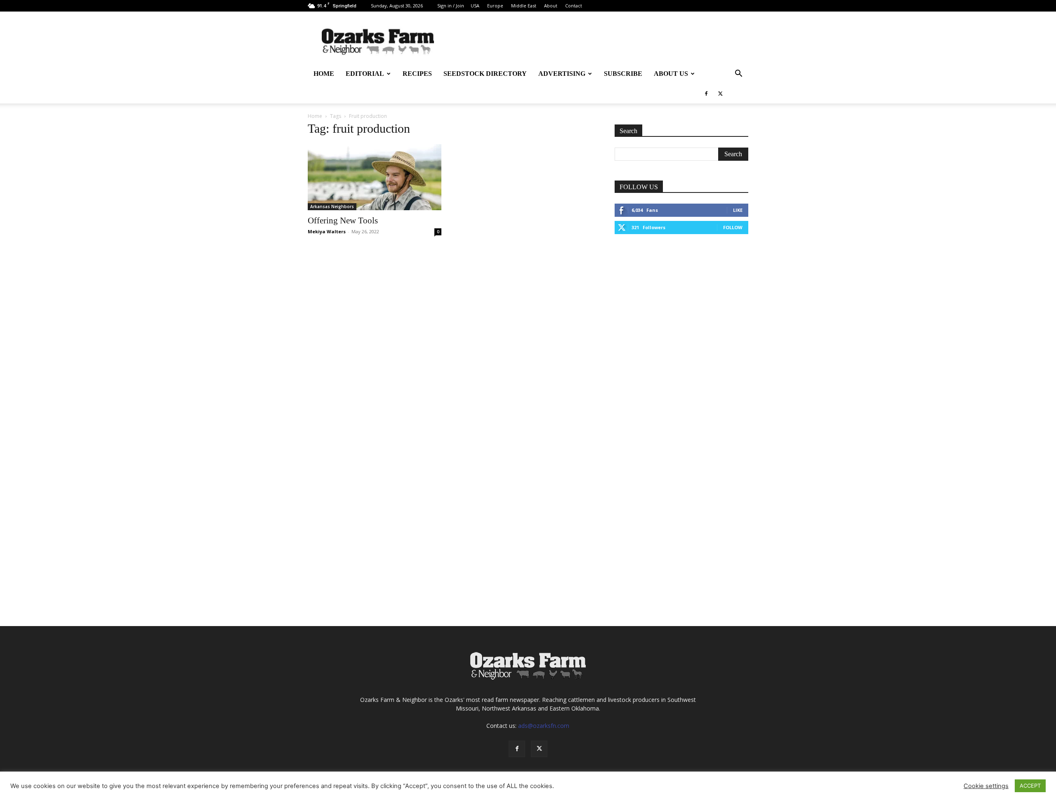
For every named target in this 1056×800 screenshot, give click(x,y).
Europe (495, 5)
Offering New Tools (343, 220)
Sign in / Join (450, 5)
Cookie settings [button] (986, 786)
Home (324, 73)
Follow (732, 227)
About (550, 5)
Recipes (417, 73)
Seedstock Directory (485, 73)
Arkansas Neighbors (332, 206)
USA (475, 5)
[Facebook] (706, 93)
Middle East (523, 5)
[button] (738, 74)
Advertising (561, 73)
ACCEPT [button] (1030, 785)
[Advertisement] (681, 305)
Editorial (365, 73)
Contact (573, 5)
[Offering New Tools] (374, 177)
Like (737, 210)
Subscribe (623, 73)
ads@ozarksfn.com (543, 726)
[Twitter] (720, 93)
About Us (671, 73)
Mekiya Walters (327, 231)
